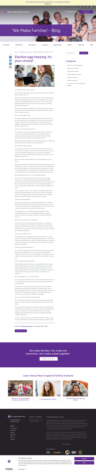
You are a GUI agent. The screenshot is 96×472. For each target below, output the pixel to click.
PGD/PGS (54, 435)
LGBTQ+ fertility (68, 428)
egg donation (67, 435)
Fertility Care (19, 45)
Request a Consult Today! (48, 358)
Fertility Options (13, 428)
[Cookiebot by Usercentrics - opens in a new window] (9, 469)
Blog (91, 44)
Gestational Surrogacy (73, 71)
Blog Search (83, 53)
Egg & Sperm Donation (73, 68)
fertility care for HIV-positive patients (62, 437)
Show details (21, 469)
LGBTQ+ (70, 45)
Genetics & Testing (72, 77)
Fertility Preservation (26, 326)
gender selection (60, 435)
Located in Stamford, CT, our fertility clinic (60, 421)
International (13, 430)
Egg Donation (57, 45)
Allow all (84, 458)
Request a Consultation (66, 444)
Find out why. (48, 3)
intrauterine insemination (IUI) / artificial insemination (65, 433)
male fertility (60, 428)
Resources (81, 45)
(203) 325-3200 (16, 419)
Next (24, 331)
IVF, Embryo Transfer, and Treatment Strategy (76, 84)
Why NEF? (12, 425)
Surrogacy (45, 45)
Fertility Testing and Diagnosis (74, 65)
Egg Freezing (32, 45)
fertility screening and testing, (61, 432)
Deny (84, 462)
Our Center (6, 45)
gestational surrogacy (75, 435)
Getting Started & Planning (74, 74)
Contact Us (86, 11)
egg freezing (49, 435)
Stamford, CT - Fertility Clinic (35, 416)
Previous (18, 331)
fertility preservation (81, 433)
